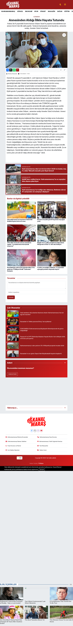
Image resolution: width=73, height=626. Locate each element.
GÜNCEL (20, 11)
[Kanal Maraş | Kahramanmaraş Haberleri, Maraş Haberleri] (13, 4)
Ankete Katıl (12, 374)
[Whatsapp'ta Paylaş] (14, 70)
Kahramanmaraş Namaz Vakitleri (17, 441)
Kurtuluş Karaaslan (12, 73)
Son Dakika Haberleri (13, 450)
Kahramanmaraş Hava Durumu (48, 437)
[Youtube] (41, 430)
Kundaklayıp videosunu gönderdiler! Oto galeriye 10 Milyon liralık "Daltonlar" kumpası (21, 269)
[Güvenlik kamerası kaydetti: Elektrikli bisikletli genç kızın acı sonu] (21, 210)
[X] (34, 430)
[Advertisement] (36, 391)
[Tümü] (65, 363)
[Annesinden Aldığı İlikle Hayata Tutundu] (36, 50)
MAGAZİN (51, 11)
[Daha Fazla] (17, 70)
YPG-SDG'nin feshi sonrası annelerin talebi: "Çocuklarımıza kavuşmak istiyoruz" (19, 244)
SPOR (36, 11)
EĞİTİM (66, 11)
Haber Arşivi (43, 450)
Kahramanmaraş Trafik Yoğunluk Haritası (50, 441)
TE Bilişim (40, 463)
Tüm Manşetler (43, 445)
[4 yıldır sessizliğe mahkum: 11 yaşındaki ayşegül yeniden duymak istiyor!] (51, 258)
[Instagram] (38, 430)
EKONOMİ (28, 11)
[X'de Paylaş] (10, 70)
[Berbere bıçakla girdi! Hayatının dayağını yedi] (51, 210)
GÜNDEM (36, 17)
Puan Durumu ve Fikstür (14, 445)
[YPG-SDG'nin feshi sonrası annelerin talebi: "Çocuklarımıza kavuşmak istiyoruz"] (21, 233)
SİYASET (43, 11)
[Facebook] (31, 430)
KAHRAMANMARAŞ (8, 11)
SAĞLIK (59, 11)
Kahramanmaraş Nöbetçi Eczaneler (18, 437)
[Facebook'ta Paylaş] (7, 70)
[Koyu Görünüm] (60, 5)
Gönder (11, 297)
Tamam (41, 469)
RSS (20, 458)
